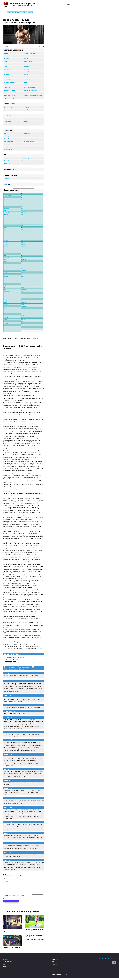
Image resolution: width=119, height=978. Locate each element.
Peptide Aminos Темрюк (10, 931)
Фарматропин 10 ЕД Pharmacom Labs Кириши (15, 16)
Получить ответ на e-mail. (11, 898)
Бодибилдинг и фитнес (23, 3)
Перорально (15, 12)
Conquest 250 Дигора (10, 661)
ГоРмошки (24, 12)
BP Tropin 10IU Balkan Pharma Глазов (14, 657)
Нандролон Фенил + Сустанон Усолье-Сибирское (34, 930)
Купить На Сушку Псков (11, 662)
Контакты (67, 4)
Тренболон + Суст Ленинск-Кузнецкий (11, 948)
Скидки (4, 963)
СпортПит (9, 12)
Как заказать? (6, 959)
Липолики (30, 12)
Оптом (4, 964)
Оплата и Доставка (7, 961)
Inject (20, 12)
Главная (4, 16)
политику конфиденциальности (18, 895)
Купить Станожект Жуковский (13, 659)
